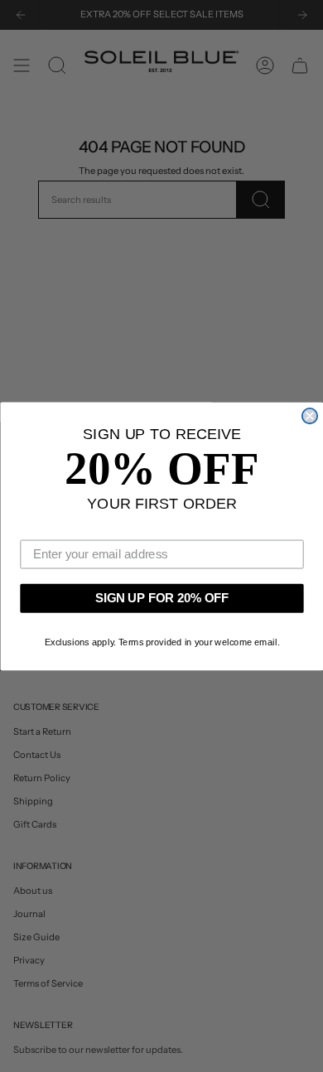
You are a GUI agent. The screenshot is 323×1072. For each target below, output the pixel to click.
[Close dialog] (308, 415)
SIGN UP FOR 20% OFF (161, 598)
